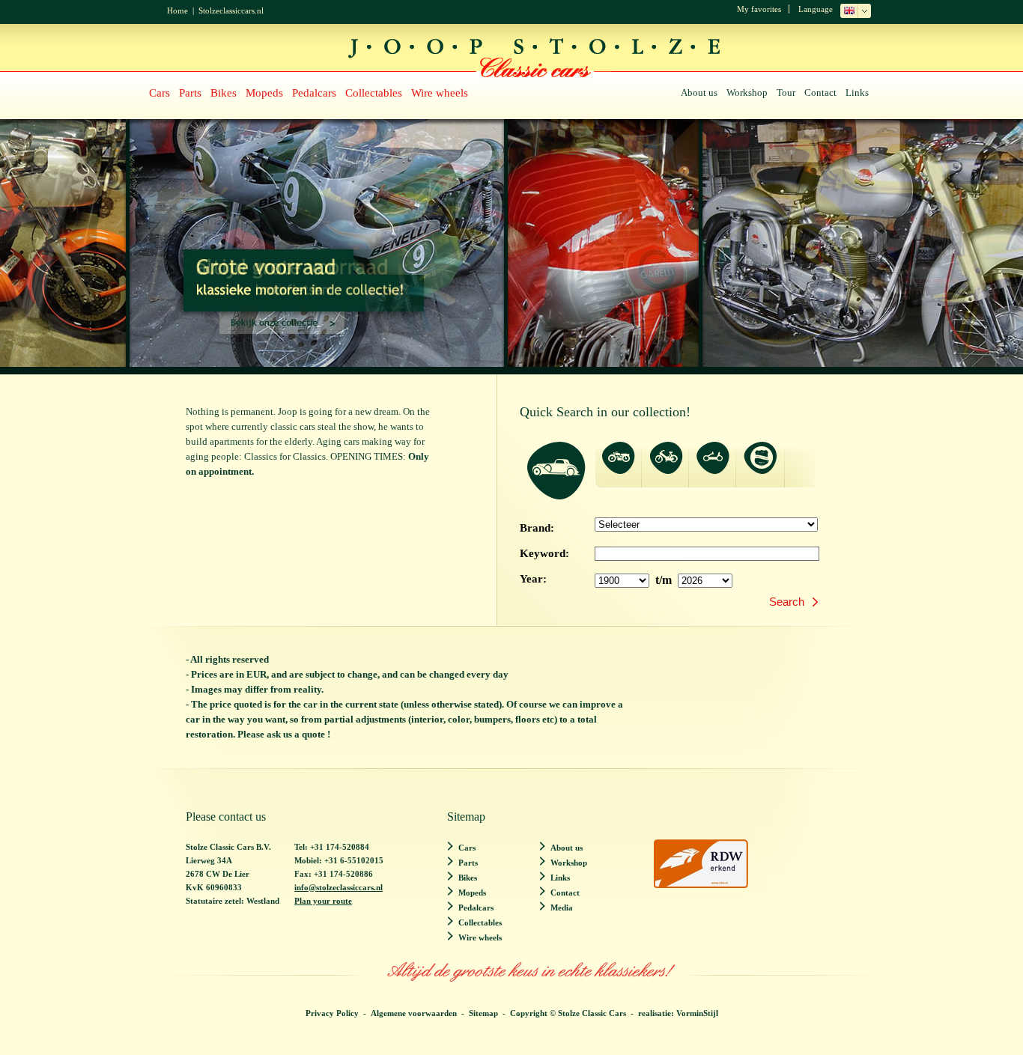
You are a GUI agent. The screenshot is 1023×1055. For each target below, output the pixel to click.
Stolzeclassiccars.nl (231, 10)
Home (177, 10)
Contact (820, 92)
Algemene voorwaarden (414, 1013)
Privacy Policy (332, 1013)
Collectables (373, 93)
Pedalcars (314, 93)
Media (561, 907)
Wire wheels (439, 93)
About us (699, 92)
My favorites (759, 8)
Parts (190, 93)
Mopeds (264, 93)
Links (857, 92)
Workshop (747, 92)
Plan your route (323, 900)
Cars (159, 93)
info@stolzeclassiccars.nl (338, 887)
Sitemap (483, 1013)
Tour (786, 92)
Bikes (223, 93)
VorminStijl (697, 1013)
